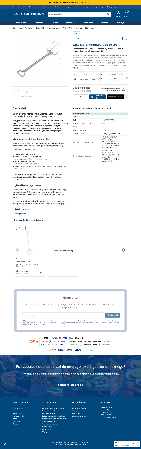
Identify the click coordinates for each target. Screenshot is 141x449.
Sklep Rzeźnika (18, 408)
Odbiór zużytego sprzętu (50, 424)
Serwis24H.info (18, 413)
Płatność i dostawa (48, 413)
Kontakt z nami (47, 426)
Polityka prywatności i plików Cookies (54, 416)
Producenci (88, 23)
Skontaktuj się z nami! (70, 384)
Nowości (104, 23)
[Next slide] (123, 250)
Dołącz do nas (47, 429)
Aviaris (15, 419)
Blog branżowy (17, 7)
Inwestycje (120, 23)
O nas (45, 7)
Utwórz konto (76, 413)
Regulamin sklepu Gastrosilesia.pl (53, 408)
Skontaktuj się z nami (35, 7)
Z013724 (115, 80)
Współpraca (46, 432)
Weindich (16, 424)
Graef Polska (17, 411)
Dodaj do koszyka (99, 97)
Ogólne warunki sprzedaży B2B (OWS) (54, 419)
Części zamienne (60, 7)
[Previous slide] (17, 250)
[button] (75, 96)
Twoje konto (79, 402)
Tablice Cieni (71, 23)
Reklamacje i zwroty (48, 411)
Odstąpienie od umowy (79, 416)
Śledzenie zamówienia (79, 408)
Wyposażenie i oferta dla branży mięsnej (78, 7)
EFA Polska (16, 421)
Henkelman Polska (19, 416)
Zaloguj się (75, 411)
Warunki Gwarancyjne (49, 421)
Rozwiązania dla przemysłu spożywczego (105, 7)
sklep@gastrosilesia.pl (108, 417)
